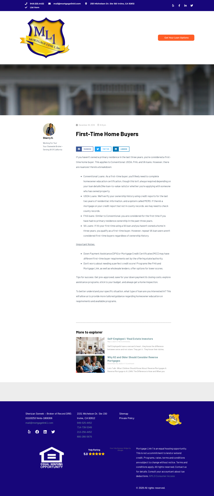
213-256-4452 (84, 432)
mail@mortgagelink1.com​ (39, 423)
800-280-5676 (84, 436)
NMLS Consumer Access (162, 475)
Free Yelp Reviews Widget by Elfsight (120, 449)
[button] (84, 149)
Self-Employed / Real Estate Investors (130, 338)
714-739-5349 (84, 427)
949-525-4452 (84, 423)
